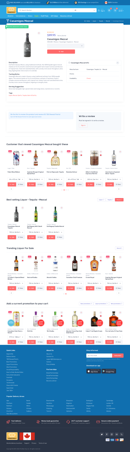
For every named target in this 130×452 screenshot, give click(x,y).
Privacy (34, 443)
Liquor (94, 21)
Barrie (28, 400)
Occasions (9, 380)
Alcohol (10, 16)
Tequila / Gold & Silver (111, 168)
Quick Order (9, 388)
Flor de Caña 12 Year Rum (113, 331)
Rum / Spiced (31, 168)
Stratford (9, 411)
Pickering (49, 408)
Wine (116, 303)
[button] (93, 371)
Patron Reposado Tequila (55, 172)
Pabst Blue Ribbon (14, 172)
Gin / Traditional (31, 329)
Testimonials (10, 383)
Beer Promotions (11, 362)
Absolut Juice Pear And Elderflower (74, 332)
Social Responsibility (12, 369)
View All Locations (12, 414)
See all (119, 248)
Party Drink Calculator (13, 375)
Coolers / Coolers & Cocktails (94, 168)
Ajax (7, 400)
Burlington (89, 400)
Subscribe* (117, 355)
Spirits (20, 95)
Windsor (108, 411)
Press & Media (50, 364)
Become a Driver (66, 16)
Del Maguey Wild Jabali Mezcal (34, 227)
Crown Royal (70, 277)
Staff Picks (44, 16)
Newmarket (70, 406)
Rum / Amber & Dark (110, 329)
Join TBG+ (9, 390)
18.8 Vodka (50, 331)
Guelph (28, 403)
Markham (9, 406)
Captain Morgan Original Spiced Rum (35, 172)
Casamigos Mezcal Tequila (14, 227)
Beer (85, 303)
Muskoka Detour (71, 172)
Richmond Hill (70, 408)
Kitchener (89, 403)
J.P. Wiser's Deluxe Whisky (113, 277)
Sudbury (29, 411)
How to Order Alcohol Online (14, 372)
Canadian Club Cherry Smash (15, 332)
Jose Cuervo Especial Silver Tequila (112, 172)
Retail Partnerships (52, 375)
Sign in (83, 125)
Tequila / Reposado (52, 168)
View (21, 184)
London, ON (109, 403)
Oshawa (8, 408)
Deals (36, 16)
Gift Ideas (54, 16)
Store (30, 16)
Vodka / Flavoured (71, 329)
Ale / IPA (68, 168)
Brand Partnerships (52, 373)
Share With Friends (12, 385)
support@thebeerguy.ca (53, 359)
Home (88, 21)
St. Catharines (110, 408)
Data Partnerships (52, 378)
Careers (48, 362)
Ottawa (28, 408)
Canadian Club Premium (55, 277)
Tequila (101, 21)
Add (61, 51)
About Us (49, 354)
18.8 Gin (30, 331)
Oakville (108, 406)
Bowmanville (50, 400)
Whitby (88, 411)
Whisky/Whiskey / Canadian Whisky (54, 274)
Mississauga (50, 406)
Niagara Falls (90, 406)
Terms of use (43, 443)
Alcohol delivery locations (14, 443)
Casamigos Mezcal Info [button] (80, 63)
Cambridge (109, 400)
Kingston (69, 403)
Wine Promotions (11, 367)
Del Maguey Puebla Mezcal (55, 226)
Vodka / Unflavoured (13, 273)
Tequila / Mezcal (12, 224)
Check (89, 78)
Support (26, 443)
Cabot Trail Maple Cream (94, 331)
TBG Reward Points (12, 359)
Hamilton (49, 403)
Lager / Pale (11, 168)
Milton (28, 406)
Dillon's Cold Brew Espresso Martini (92, 172)
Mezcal (108, 21)
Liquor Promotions (12, 364)
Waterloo (69, 411)
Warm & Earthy (32, 95)
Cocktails (9, 377)
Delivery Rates (10, 356)
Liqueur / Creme (90, 329)
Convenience (20, 16)
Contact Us (49, 356)
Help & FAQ (9, 354)
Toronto (48, 411)
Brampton (69, 400)
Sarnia (88, 408)
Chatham (9, 403)
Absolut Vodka (32, 277)
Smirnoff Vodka (13, 277)
